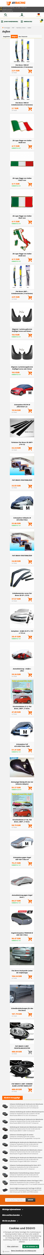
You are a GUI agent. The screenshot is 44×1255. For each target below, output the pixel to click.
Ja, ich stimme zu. (31, 1246)
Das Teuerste (23, 36)
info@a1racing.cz (7, 9)
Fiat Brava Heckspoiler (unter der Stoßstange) (22, 972)
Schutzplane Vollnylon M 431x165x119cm (22, 519)
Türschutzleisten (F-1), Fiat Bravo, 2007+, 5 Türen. (22, 707)
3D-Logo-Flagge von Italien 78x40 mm (22, 141)
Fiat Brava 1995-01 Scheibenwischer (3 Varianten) (22, 104)
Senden (30, 1200)
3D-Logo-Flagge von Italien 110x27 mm (22, 179)
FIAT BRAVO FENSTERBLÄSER (22, 480)
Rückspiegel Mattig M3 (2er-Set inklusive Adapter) (22, 783)
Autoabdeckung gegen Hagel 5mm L (22, 896)
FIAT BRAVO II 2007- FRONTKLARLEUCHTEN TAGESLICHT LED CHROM (22, 1047)
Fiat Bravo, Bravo (21, 27)
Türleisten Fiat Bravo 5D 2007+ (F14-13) (22, 443)
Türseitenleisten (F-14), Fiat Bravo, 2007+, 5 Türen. (22, 821)
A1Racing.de (22, 3)
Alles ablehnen (12, 1246)
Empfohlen (6, 36)
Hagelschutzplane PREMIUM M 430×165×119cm (22, 934)
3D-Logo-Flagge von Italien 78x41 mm (22, 217)
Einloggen (22, 16)
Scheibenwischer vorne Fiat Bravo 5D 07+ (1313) (22, 594)
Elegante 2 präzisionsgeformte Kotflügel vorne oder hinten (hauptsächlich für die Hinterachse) (22, 368)
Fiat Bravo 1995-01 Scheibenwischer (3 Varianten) (22, 66)
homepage (7, 27)
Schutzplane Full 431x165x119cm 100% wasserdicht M (22, 745)
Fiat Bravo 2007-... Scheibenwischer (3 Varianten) (22, 292)
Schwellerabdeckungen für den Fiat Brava (22, 1009)
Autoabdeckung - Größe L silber (22, 670)
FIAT (13, 27)
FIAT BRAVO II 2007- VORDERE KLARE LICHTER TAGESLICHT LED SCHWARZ (22, 1085)
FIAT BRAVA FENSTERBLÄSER (22, 555)
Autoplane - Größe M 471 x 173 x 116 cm (22, 632)
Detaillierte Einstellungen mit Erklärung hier (22, 1251)
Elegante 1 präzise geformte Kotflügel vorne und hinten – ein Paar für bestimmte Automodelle (22, 330)
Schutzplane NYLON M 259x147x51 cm (22, 406)
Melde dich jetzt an (7, 11)
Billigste (14, 36)
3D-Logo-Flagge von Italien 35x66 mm (22, 255)
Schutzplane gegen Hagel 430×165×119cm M (22, 858)
